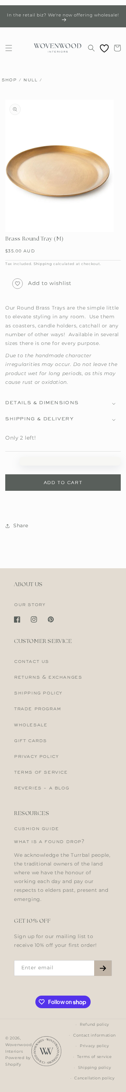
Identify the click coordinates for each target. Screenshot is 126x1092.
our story (29, 604)
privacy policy (36, 756)
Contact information (94, 1035)
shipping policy (38, 693)
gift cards (30, 740)
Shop (9, 80)
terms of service (41, 772)
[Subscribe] (103, 968)
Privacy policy (94, 1045)
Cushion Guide (36, 828)
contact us (31, 661)
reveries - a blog (41, 788)
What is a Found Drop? (49, 841)
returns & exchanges (48, 677)
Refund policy (94, 1024)
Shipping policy (94, 1067)
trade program (37, 708)
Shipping (43, 264)
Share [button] (20, 525)
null (30, 80)
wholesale (30, 725)
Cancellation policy (94, 1078)
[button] (8, 48)
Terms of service (94, 1056)
